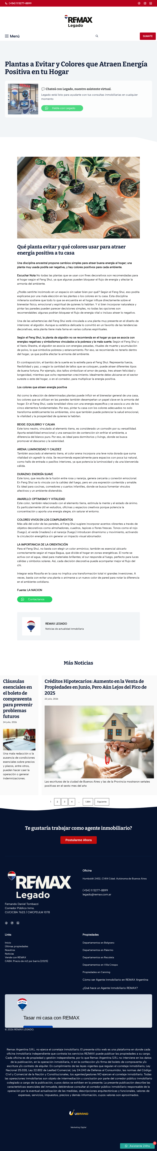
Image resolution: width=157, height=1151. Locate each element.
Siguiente (102, 801)
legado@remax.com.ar (97, 894)
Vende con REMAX (15, 957)
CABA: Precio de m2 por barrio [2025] (26, 961)
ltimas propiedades (17, 946)
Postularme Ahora (78, 840)
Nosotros (10, 950)
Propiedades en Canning (96, 972)
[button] (97, 36)
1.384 (87, 801)
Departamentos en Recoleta (98, 957)
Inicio (8, 942)
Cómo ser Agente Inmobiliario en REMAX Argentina (115, 979)
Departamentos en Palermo (98, 950)
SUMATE (148, 36)
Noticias (9, 953)
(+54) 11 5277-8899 (20, 3)
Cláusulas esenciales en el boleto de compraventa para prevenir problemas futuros (18, 699)
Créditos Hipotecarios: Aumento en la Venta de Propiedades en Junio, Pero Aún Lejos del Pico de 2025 (96, 687)
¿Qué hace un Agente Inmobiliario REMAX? (110, 988)
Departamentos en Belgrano (98, 942)
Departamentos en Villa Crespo (100, 964)
